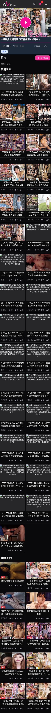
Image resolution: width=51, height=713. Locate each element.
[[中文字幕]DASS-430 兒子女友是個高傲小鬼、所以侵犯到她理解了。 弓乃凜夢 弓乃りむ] (12, 322)
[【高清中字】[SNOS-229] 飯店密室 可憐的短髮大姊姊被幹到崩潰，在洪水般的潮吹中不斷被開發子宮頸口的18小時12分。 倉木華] (12, 172)
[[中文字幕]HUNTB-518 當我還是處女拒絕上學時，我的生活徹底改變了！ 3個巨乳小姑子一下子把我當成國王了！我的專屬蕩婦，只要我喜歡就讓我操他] (12, 472)
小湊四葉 (30, 310)
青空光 (3, 310)
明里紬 (29, 708)
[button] (25, 22)
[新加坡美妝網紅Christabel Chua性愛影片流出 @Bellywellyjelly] (12, 660)
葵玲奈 (29, 520)
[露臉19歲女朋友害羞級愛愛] (12, 570)
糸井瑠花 (30, 159)
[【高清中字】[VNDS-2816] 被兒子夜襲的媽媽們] (12, 142)
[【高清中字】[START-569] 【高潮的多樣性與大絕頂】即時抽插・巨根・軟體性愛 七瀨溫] (12, 202)
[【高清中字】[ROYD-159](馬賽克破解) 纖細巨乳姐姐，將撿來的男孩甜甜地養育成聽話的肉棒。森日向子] (12, 691)
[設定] (34, 4)
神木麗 (29, 588)
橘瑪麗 (29, 370)
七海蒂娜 (4, 648)
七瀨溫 (3, 220)
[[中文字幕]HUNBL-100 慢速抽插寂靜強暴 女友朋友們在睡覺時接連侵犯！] (12, 503)
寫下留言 (44, 58)
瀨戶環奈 (30, 280)
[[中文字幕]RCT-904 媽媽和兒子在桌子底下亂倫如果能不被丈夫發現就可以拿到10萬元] (12, 533)
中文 (4, 52)
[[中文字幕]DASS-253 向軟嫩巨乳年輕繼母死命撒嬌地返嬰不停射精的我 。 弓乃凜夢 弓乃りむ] (12, 382)
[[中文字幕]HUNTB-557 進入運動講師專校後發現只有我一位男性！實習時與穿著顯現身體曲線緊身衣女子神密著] (12, 442)
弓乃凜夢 (4, 340)
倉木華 (3, 190)
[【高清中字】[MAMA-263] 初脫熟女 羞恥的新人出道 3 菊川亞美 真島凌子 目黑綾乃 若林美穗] (12, 112)
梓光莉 (3, 250)
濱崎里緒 (30, 129)
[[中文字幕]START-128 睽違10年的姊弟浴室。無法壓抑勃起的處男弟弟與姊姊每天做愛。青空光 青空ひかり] (12, 292)
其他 (28, 250)
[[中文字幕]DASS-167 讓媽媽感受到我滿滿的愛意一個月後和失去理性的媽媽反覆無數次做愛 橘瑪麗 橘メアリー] (12, 412)
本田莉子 (4, 99)
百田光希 (4, 618)
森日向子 (30, 340)
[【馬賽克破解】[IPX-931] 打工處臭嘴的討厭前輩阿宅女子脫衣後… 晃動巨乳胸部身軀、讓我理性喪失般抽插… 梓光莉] (12, 232)
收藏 (37, 46)
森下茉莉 (30, 190)
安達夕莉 (30, 678)
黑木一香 (30, 220)
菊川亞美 (4, 129)
